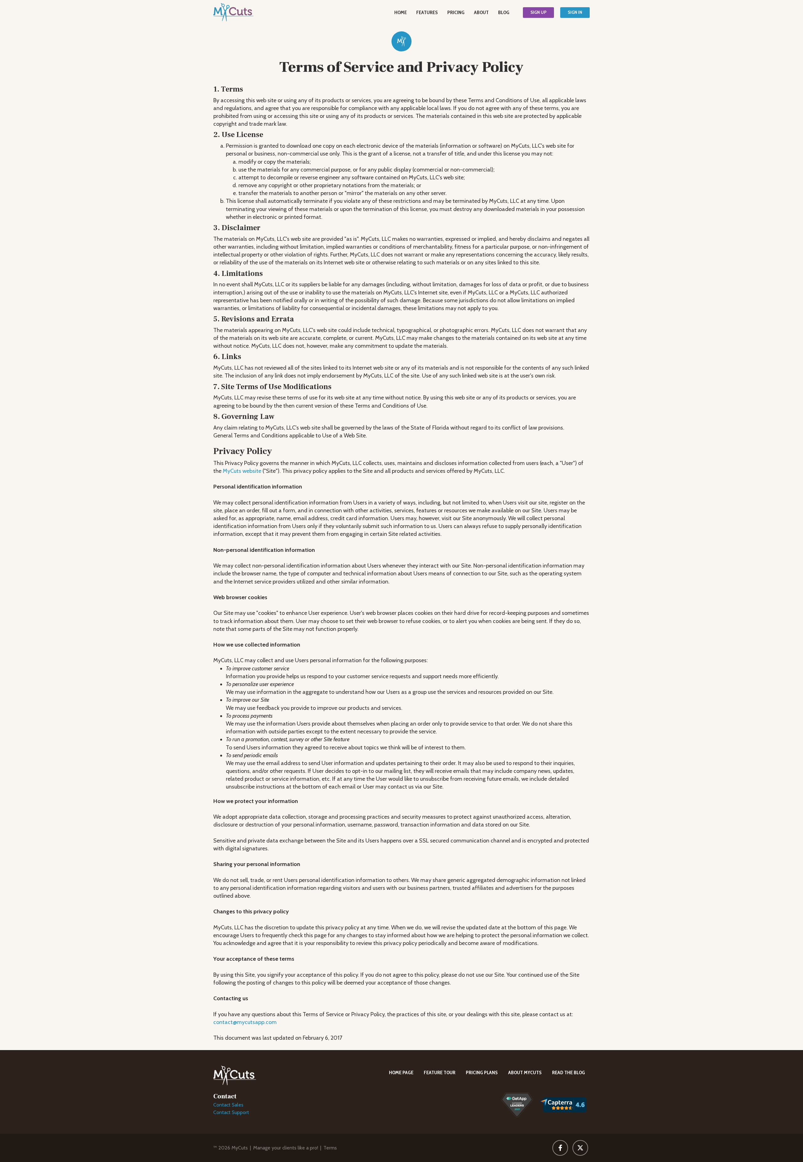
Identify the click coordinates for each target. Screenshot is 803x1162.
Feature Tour (439, 1072)
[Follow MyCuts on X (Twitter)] (580, 1148)
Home (400, 12)
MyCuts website (242, 470)
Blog (503, 12)
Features (427, 12)
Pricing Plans (482, 1072)
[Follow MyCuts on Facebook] (560, 1148)
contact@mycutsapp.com (245, 1022)
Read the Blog (568, 1072)
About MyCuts (525, 1072)
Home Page (401, 1072)
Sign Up (538, 12)
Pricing (456, 12)
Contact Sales (228, 1105)
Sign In (575, 12)
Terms (330, 1148)
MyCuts (239, 1148)
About (481, 12)
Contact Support (231, 1112)
